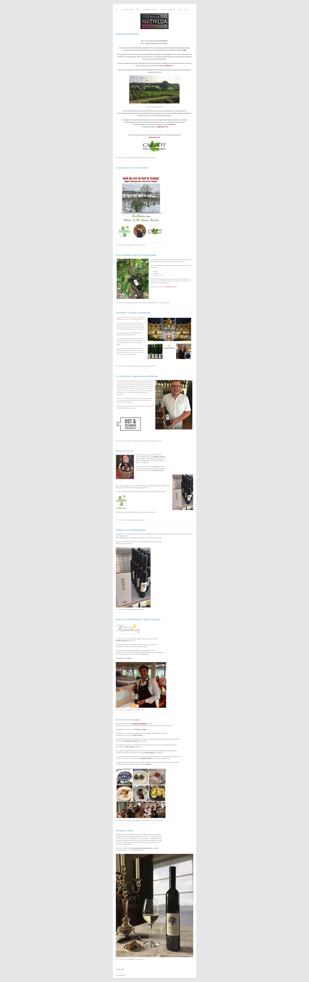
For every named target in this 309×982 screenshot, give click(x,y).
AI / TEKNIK (162, 9)
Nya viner (155, 302)
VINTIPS (186, 9)
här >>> (173, 124)
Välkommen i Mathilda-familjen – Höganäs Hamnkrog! (138, 619)
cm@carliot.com (162, 127)
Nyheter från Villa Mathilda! (127, 34)
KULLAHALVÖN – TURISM (127, 9)
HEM (117, 9)
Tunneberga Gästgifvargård (139, 723)
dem (184, 50)
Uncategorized (130, 245)
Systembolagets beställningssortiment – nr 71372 (144, 848)
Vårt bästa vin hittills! (124, 830)
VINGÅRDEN (171, 9)
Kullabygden (149, 302)
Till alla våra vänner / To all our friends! (132, 168)
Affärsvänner (130, 157)
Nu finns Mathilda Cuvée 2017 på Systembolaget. (136, 255)
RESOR (137, 9)
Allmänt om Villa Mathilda (140, 157)
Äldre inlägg (120, 969)
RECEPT (179, 9)
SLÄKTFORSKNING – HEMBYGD (150, 9)
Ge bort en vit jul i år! (124, 451)
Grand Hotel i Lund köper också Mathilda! (133, 312)
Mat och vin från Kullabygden (128, 719)
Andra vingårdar (131, 820)
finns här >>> (169, 65)
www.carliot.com (154, 137)
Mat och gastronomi (138, 366)
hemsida (121, 658)
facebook (128, 658)
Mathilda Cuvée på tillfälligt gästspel (131, 530)
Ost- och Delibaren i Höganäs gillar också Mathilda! (137, 376)
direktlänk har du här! (171, 286)
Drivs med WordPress (121, 975)
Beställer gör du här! (158, 470)
